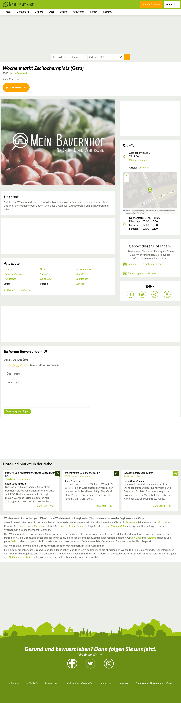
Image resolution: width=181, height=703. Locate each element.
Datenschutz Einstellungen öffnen (154, 683)
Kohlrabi (80, 284)
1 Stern (9, 365)
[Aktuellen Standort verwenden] (120, 57)
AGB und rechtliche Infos (79, 683)
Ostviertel (21, 73)
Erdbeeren (131, 522)
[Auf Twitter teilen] (143, 294)
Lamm (80, 526)
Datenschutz (52, 683)
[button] (149, 190)
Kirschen (162, 522)
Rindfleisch (82, 274)
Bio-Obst (136, 538)
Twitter (90, 663)
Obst (51, 12)
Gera (11, 73)
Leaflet (127, 210)
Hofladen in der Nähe (20, 557)
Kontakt (124, 683)
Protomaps (127, 213)
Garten (93, 12)
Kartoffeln (39, 526)
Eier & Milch (23, 12)
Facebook (72, 663)
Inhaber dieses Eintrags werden (145, 264)
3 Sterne (17, 365)
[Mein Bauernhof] (22, 4)
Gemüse (39, 12)
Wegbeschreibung (138, 160)
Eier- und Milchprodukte (114, 526)
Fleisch (7, 12)
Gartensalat (46, 279)
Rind (63, 526)
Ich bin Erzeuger (151, 4)
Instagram (108, 663)
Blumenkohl (82, 279)
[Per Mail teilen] (167, 294)
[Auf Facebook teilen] (130, 294)
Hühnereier (10, 279)
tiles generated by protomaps (165, 210)
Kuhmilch (45, 274)
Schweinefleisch (84, 269)
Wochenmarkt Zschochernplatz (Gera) (43, 68)
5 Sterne (26, 365)
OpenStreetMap (138, 213)
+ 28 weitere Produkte (15, 290)
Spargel (23, 526)
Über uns (14, 683)
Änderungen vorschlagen (142, 273)
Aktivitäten (78, 12)
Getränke (107, 12)
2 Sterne (13, 365)
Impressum (106, 683)
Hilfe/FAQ (32, 683)
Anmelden (171, 4)
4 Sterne (22, 365)
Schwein (71, 526)
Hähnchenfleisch (13, 274)
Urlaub (63, 12)
